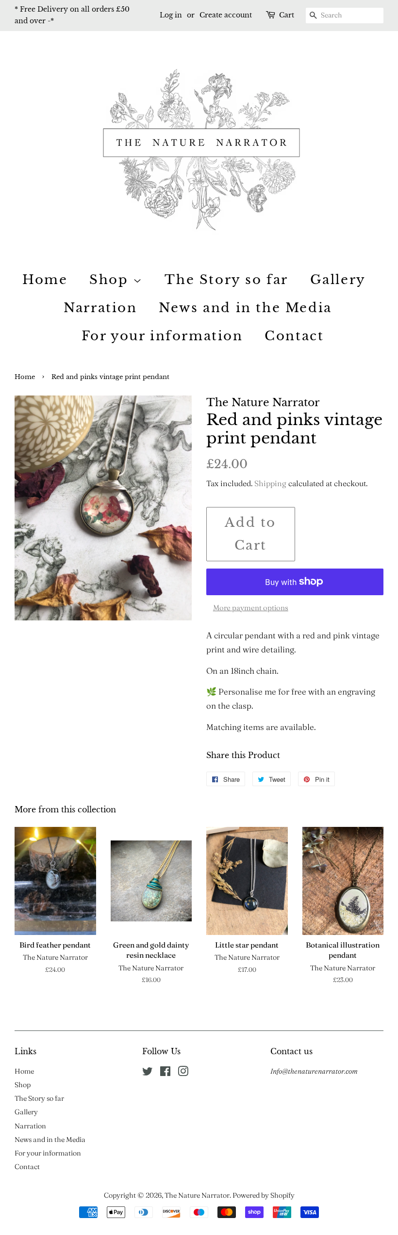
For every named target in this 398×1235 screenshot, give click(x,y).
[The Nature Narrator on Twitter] (147, 1073)
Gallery (338, 279)
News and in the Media (245, 308)
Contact (294, 336)
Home (44, 279)
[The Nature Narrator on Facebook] (165, 1073)
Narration (100, 308)
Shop (111, 279)
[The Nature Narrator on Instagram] (183, 1073)
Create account (225, 15)
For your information (162, 336)
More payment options (250, 607)
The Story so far (226, 279)
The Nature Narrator (197, 1195)
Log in (171, 15)
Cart (286, 15)
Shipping (270, 483)
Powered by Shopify (263, 1195)
